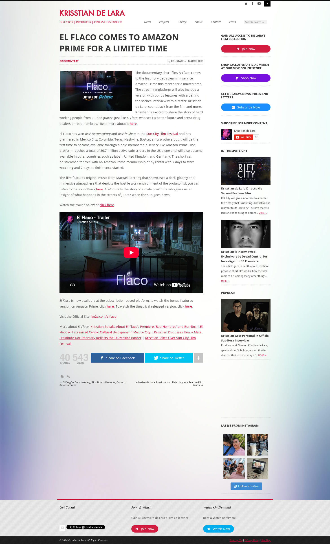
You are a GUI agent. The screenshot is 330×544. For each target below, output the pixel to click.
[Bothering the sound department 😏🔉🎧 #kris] (234, 445)
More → (263, 213)
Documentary (69, 61)
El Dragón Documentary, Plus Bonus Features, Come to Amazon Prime (92, 384)
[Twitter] (246, 4)
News (147, 22)
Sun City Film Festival (162, 134)
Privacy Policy (251, 540)
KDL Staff (177, 61)
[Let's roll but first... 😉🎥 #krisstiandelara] (234, 468)
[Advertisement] (246, 390)
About (198, 22)
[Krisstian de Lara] (92, 12)
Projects (164, 22)
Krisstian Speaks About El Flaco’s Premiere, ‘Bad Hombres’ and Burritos (143, 326)
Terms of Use (235, 540)
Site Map (266, 540)
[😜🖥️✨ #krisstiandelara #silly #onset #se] (257, 468)
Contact (216, 22)
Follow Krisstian (248, 486)
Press (232, 22)
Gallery (182, 22)
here (133, 123)
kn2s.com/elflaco (103, 316)
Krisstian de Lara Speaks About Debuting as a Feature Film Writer (169, 384)
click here (107, 205)
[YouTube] (259, 4)
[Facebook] (252, 4)
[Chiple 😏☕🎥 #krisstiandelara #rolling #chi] (257, 445)
